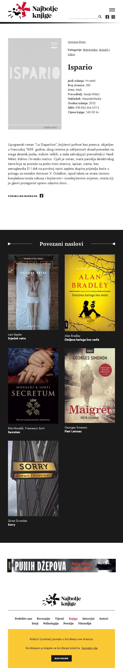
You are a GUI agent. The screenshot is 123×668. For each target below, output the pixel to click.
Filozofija (84, 623)
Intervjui (88, 618)
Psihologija (51, 623)
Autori (103, 618)
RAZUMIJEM (61, 658)
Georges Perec (77, 41)
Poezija (68, 623)
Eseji (35, 623)
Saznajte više (90, 648)
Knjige (73, 618)
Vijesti (59, 618)
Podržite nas (23, 618)
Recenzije (43, 618)
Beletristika (90, 49)
